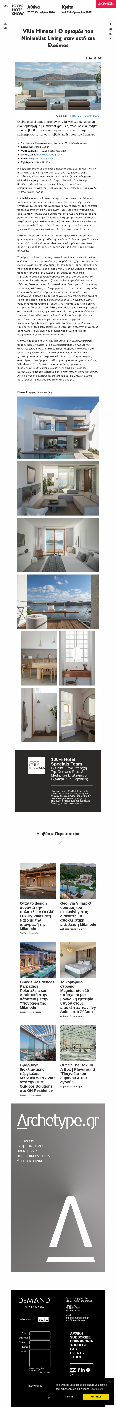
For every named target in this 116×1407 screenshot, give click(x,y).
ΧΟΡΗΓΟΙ (78, 1345)
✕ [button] (110, 1381)
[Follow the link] (37, 781)
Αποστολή (44, 1372)
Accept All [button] (95, 1397)
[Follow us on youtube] (72, 1375)
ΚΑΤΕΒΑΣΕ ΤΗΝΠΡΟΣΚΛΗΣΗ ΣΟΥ (106, 4)
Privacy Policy (34, 1385)
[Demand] (34, 1311)
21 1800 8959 (73, 1308)
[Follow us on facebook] (79, 1370)
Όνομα (25, 1333)
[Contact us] (73, 1370)
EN (5, 24)
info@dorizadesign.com (41, 158)
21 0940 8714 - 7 (75, 1310)
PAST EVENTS (77, 1351)
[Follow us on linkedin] (83, 1370)
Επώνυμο (23, 1338)
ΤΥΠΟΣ (76, 1357)
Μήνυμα (24, 1351)
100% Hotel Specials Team (84, 116)
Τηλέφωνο (23, 1342)
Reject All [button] (68, 1397)
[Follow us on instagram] (88, 1370)
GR (5, 28)
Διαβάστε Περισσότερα (30, 933)
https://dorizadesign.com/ (49, 154)
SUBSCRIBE (80, 1337)
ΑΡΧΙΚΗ (76, 1333)
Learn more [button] (97, 1389)
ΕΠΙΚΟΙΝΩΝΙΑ (81, 1341)
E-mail (25, 1347)
